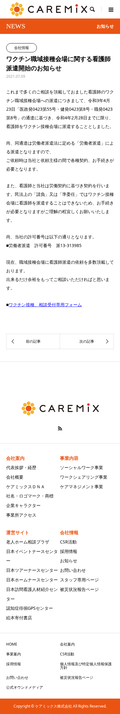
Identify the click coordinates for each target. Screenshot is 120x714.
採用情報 (68, 551)
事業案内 (13, 654)
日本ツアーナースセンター (32, 570)
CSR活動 (68, 542)
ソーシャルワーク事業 (81, 467)
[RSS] (60, 428)
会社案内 (67, 644)
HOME (11, 644)
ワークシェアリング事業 (83, 477)
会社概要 (14, 477)
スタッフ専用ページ (79, 580)
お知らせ (68, 560)
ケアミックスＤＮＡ (25, 486)
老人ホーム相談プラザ (27, 542)
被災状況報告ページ (79, 589)
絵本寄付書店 (19, 618)
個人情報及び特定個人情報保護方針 (86, 665)
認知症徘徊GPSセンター (29, 608)
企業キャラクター (23, 505)
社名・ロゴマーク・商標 (30, 496)
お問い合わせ (73, 570)
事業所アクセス (21, 515)
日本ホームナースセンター (32, 580)
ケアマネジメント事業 (81, 486)
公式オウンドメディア (24, 687)
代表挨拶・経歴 (21, 467)
